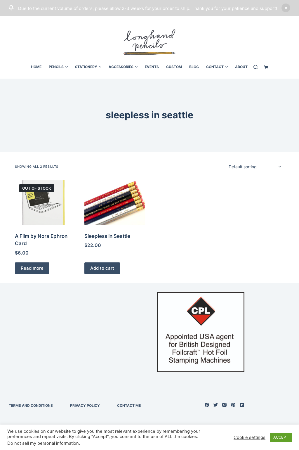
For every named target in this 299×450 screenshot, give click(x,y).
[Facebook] (207, 405)
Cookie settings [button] (249, 437)
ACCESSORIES (121, 67)
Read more (32, 268)
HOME (36, 67)
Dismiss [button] (285, 8)
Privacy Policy (85, 405)
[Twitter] (215, 405)
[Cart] (266, 67)
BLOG (194, 67)
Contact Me (129, 405)
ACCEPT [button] (280, 437)
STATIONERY (86, 67)
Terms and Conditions (31, 405)
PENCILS (56, 67)
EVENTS (152, 67)
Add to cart (102, 268)
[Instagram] (224, 405)
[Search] (255, 67)
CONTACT (215, 67)
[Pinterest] (233, 405)
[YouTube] (242, 405)
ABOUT (241, 67)
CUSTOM (174, 67)
